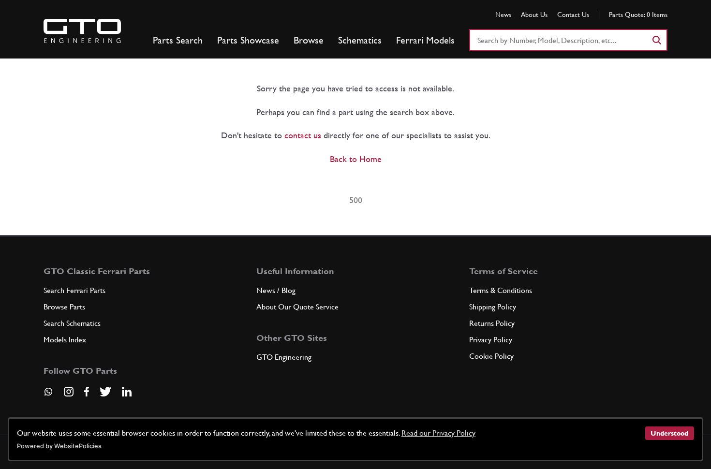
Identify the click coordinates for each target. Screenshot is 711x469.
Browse (309, 40)
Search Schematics (72, 323)
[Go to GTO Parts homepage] (82, 31)
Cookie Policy (491, 356)
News (503, 14)
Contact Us (573, 14)
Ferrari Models (425, 40)
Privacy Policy (490, 339)
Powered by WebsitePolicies (59, 446)
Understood (669, 433)
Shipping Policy (492, 306)
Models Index (65, 339)
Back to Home (356, 159)
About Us (534, 14)
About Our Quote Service (297, 306)
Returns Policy (492, 323)
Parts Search (178, 40)
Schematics (360, 40)
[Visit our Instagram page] (68, 391)
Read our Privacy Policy (438, 433)
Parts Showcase (248, 40)
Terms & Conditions (500, 290)
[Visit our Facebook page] (86, 391)
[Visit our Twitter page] (105, 391)
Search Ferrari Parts (74, 290)
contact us (302, 135)
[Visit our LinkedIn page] (126, 391)
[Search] (656, 40)
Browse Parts (64, 306)
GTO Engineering (283, 357)
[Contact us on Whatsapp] (48, 395)
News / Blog (276, 290)
